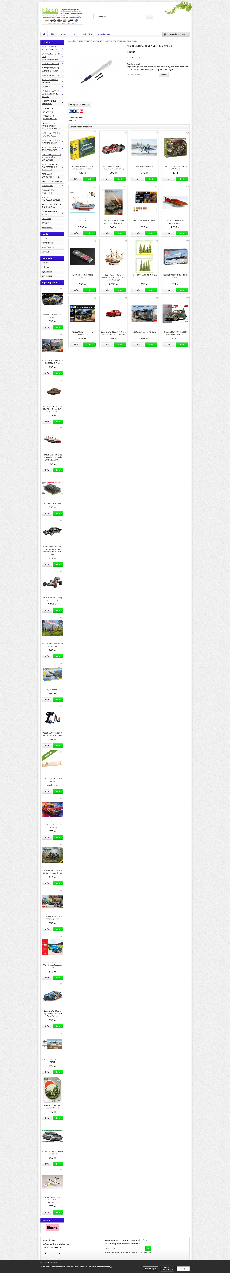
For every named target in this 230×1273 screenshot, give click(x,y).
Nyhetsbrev (88, 34)
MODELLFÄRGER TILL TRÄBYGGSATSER (51, 148)
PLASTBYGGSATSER (50, 63)
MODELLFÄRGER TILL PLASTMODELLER (51, 134)
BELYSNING (48, 112)
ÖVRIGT (45, 223)
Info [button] (47, 327)
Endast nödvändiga (167, 1268)
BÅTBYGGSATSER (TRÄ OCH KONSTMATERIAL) (51, 56)
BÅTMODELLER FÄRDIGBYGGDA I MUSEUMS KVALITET (51, 126)
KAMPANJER (47, 227)
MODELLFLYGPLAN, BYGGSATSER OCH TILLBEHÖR (50, 167)
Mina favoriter (48, 247)
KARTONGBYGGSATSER (52, 181)
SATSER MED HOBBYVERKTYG (50, 117)
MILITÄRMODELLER (50, 75)
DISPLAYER (46, 218)
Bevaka (164, 74)
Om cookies (47, 276)
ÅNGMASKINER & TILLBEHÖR (49, 212)
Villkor (52, 34)
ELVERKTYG (48, 108)
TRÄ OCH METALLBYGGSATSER (51, 198)
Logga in (45, 251)
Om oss (63, 34)
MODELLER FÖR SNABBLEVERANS (49, 48)
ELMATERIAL (47, 185)
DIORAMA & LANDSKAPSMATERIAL (51, 175)
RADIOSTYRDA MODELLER (48, 191)
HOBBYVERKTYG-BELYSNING (49, 102)
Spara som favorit (80, 104)
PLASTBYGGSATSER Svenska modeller (50, 69)
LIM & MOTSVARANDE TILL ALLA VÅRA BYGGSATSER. (51, 157)
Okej (183, 1268)
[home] (44, 34)
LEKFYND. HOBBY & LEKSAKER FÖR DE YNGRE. (50, 94)
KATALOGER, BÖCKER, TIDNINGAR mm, (51, 205)
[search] (149, 16)
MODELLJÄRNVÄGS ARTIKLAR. (50, 80)
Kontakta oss (104, 34)
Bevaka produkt (134, 64)
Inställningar (150, 1268)
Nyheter (74, 34)
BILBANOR (46, 86)
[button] (58, 327)
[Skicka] (148, 1248)
